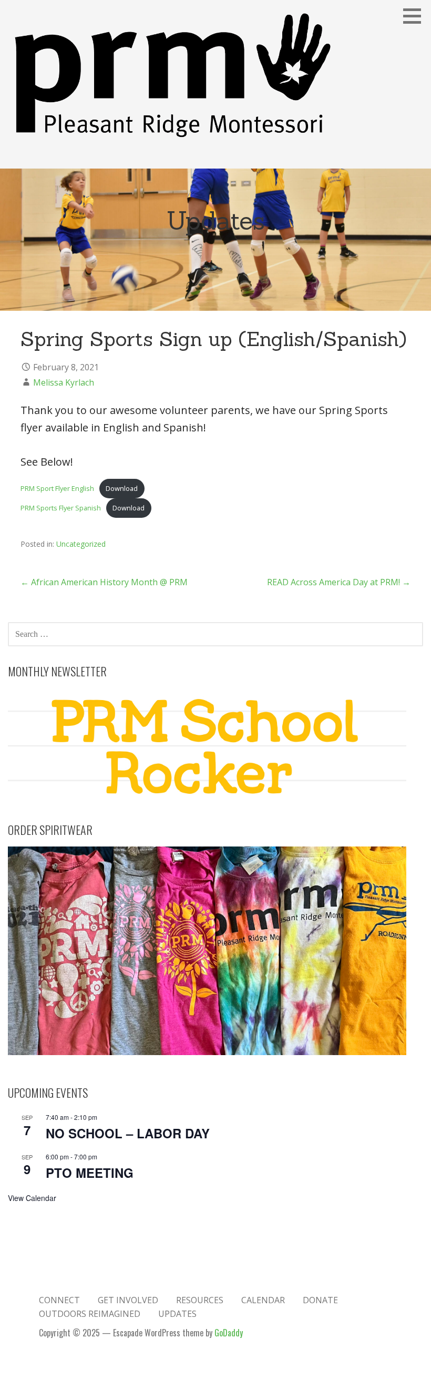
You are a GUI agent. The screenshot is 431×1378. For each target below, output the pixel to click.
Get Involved (128, 1300)
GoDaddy (228, 1332)
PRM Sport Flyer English (57, 488)
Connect (59, 1300)
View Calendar (32, 1198)
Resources (199, 1300)
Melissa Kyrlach (63, 382)
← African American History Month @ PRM (104, 582)
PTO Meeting (90, 1173)
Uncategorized (81, 544)
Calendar (263, 1300)
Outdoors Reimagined (89, 1314)
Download (122, 488)
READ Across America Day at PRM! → (339, 582)
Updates (177, 1314)
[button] (416, 15)
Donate (320, 1300)
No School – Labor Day (128, 1133)
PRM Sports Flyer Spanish (60, 508)
